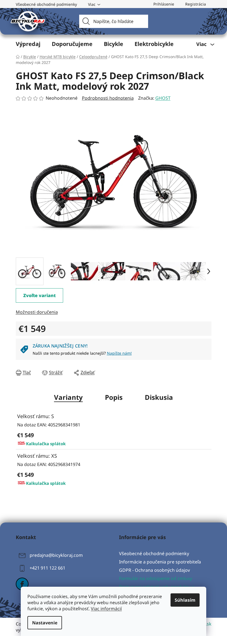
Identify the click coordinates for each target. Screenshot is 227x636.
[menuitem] (28, 44)
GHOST (163, 98)
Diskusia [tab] (159, 397)
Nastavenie (44, 623)
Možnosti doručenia (37, 312)
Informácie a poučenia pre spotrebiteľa (160, 562)
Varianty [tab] (68, 397)
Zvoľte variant (39, 295)
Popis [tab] (114, 397)
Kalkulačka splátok (46, 443)
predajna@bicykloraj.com (56, 555)
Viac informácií (106, 609)
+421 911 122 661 (47, 568)
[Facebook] (22, 584)
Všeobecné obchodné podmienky (46, 4)
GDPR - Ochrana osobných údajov (154, 570)
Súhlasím (185, 600)
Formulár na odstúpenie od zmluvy (155, 578)
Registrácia (195, 4)
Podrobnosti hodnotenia (108, 98)
